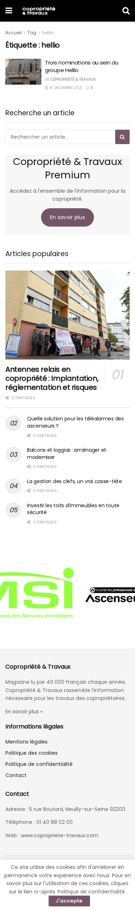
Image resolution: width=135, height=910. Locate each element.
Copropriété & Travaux (73, 79)
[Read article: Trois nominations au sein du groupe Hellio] (23, 72)
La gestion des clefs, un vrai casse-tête (74, 481)
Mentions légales (26, 741)
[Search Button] (126, 11)
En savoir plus (67, 217)
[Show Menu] (8, 11)
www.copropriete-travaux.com (59, 835)
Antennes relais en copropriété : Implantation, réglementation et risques (51, 378)
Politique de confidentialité (39, 764)
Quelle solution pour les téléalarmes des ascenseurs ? (75, 422)
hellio (48, 33)
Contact (16, 775)
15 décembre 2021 (65, 87)
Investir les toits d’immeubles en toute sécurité (73, 509)
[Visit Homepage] (38, 11)
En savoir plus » (23, 711)
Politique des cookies (31, 753)
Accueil (13, 33)
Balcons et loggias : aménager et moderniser (66, 453)
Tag (31, 33)
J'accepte (69, 900)
